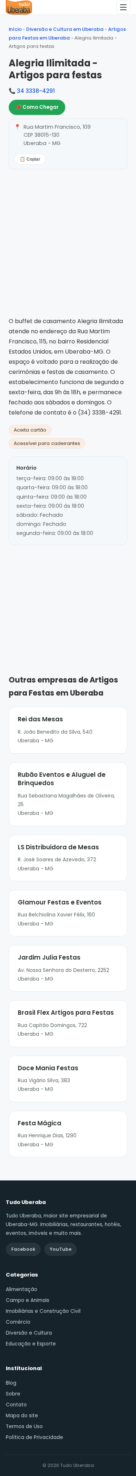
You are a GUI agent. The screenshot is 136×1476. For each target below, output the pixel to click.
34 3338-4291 (36, 91)
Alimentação (21, 1289)
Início (15, 29)
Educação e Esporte (31, 1343)
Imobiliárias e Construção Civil (43, 1311)
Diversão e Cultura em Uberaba (65, 29)
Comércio (18, 1322)
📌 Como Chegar (37, 107)
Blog (11, 1383)
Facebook (23, 1249)
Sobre (13, 1393)
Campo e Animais (27, 1300)
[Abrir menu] (123, 7)
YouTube (60, 1249)
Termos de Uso (24, 1426)
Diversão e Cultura (29, 1332)
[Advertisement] (68, 599)
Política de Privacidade (34, 1437)
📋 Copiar (30, 159)
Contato (16, 1404)
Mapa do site (22, 1415)
